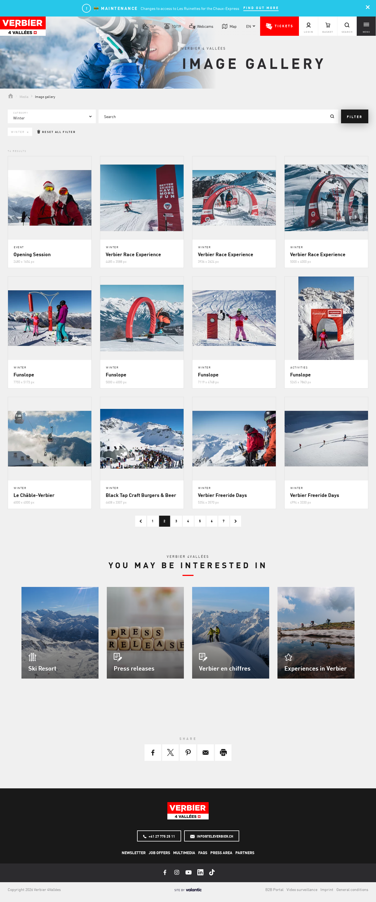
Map (233, 26)
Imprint (326, 889)
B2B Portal (274, 889)
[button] (279, 26)
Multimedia (184, 852)
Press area (221, 852)
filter (355, 116)
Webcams (205, 26)
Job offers (159, 852)
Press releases (134, 668)
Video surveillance (302, 889)
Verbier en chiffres (224, 668)
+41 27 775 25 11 (161, 836)
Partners (244, 852)
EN (248, 26)
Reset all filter (58, 131)
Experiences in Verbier (315, 668)
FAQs (202, 852)
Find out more (261, 8)
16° (153, 26)
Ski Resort (42, 668)
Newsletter (134, 852)
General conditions (352, 889)
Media (24, 96)
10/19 (176, 26)
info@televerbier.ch (214, 836)
